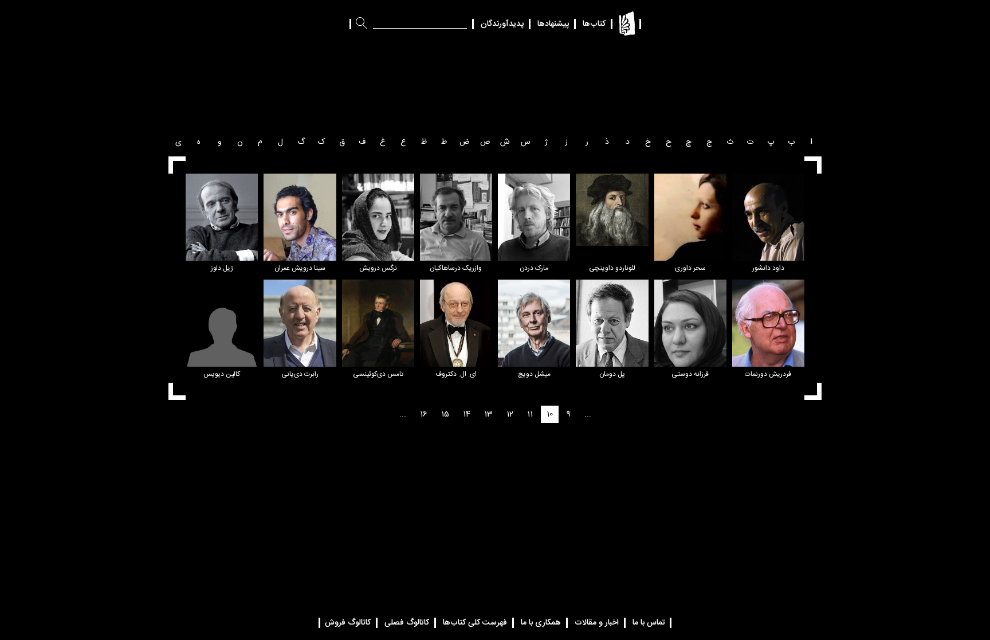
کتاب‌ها (594, 24)
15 (445, 414)
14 (466, 414)
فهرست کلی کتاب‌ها (475, 623)
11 (530, 414)
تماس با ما (648, 623)
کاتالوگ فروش (348, 623)
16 (423, 414)
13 (488, 414)
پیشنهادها (553, 24)
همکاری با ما (541, 623)
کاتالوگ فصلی (406, 623)
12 (509, 414)
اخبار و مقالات (597, 623)
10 (550, 414)
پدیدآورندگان (502, 24)
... (587, 414)
